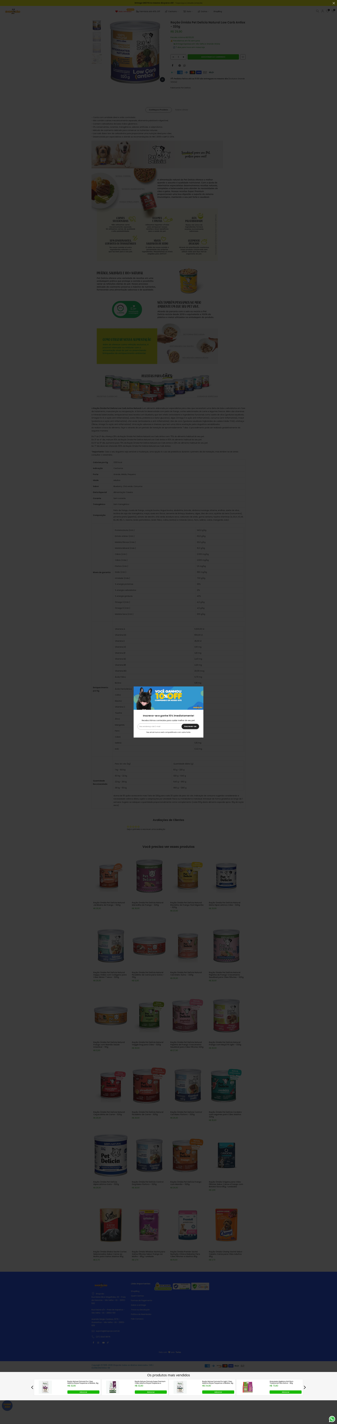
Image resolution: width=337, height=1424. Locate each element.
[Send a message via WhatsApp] (332, 1419)
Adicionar (83, 1392)
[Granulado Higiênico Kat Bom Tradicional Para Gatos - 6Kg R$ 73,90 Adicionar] (247, 1393)
